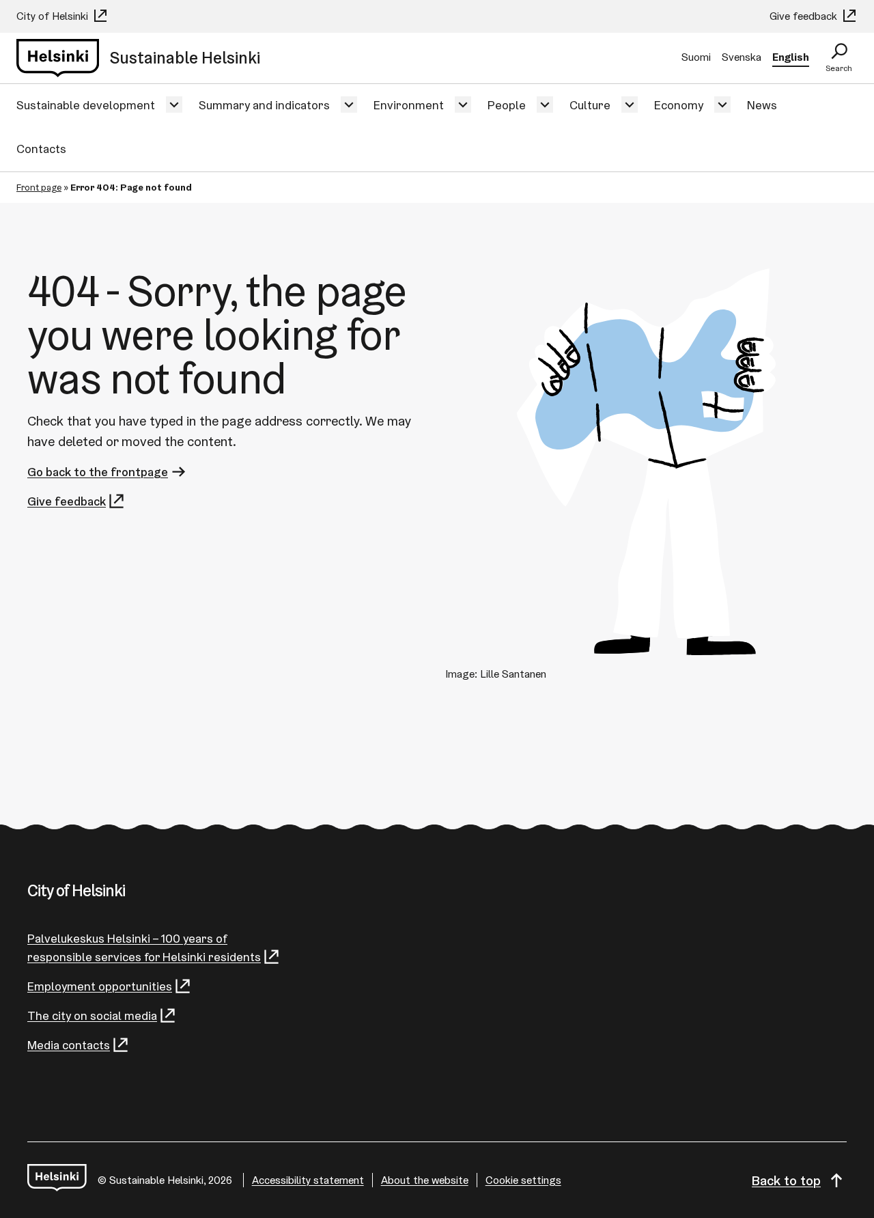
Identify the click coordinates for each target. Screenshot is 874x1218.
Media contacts (68, 1045)
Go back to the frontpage (97, 472)
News (762, 105)
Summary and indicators (264, 105)
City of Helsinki (53, 16)
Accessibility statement (308, 1180)
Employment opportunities (99, 986)
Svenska (741, 57)
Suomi (696, 57)
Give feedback (805, 16)
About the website (424, 1180)
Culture (589, 105)
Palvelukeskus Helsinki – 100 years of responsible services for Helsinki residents (144, 947)
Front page (38, 187)
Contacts (41, 148)
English (790, 57)
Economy (678, 105)
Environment (408, 105)
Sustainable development (85, 105)
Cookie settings (523, 1180)
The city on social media (92, 1015)
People (507, 105)
